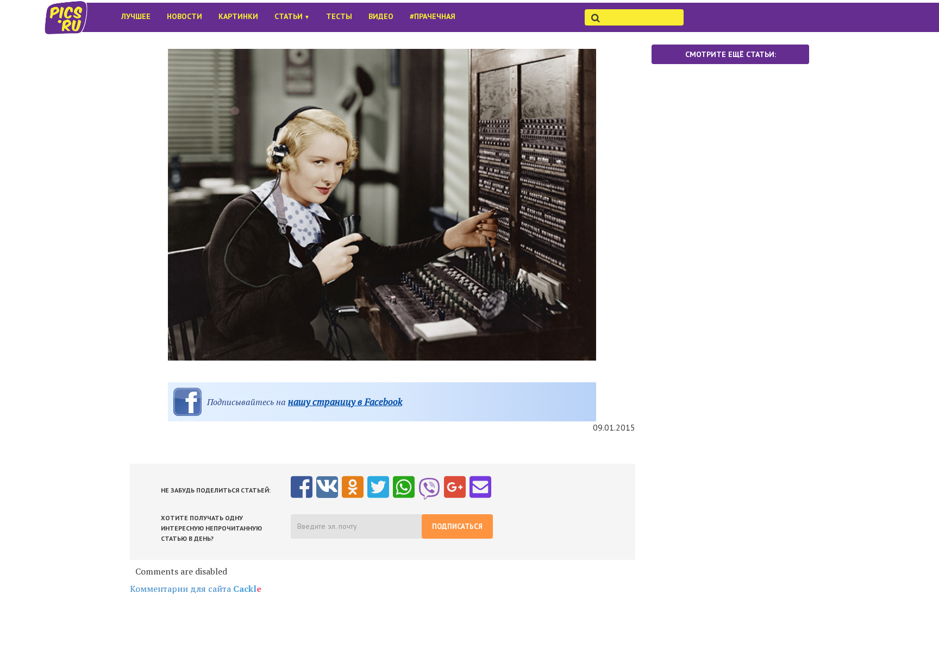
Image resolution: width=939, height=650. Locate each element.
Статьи (292, 16)
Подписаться (457, 526)
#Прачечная (432, 16)
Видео (380, 16)
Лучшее (136, 16)
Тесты (339, 16)
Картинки (238, 16)
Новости (184, 16)
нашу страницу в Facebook (345, 401)
